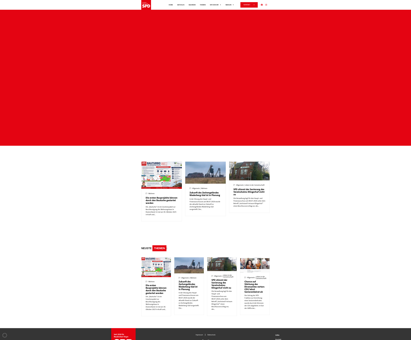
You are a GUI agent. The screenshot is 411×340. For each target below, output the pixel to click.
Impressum (199, 335)
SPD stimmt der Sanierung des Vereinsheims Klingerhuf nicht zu (248, 192)
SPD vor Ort (214, 5)
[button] (4, 335)
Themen (203, 5)
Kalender (192, 5)
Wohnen (151, 193)
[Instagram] (266, 5)
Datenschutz (211, 335)
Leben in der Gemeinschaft (255, 185)
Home (171, 5)
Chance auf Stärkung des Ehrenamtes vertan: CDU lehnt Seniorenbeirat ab (254, 286)
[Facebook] (262, 5)
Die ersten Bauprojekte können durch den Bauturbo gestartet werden (161, 200)
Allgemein (196, 188)
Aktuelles (180, 5)
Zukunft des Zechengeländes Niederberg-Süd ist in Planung (205, 194)
